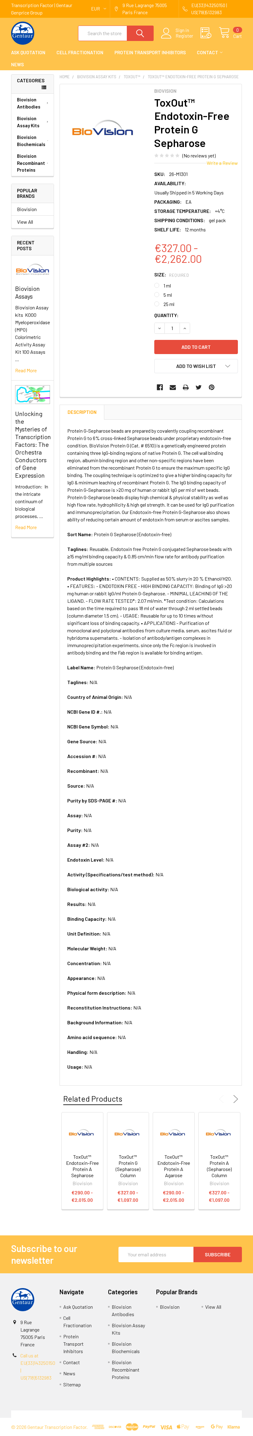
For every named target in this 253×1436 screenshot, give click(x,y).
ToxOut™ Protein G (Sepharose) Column (128, 1166)
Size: (171, 274)
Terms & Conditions (40, 1414)
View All (25, 222)
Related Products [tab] (92, 1098)
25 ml (169, 304)
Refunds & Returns (155, 1414)
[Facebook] (159, 387)
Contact (207, 52)
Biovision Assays (27, 292)
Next (234, 1099)
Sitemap (72, 1384)
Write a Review (222, 163)
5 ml (168, 295)
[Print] (185, 387)
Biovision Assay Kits (28, 122)
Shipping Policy (98, 1414)
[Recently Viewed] (210, 33)
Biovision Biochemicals (31, 140)
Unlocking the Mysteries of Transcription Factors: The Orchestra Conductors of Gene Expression (33, 444)
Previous (223, 1099)
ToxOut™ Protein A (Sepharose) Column (219, 1166)
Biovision (27, 209)
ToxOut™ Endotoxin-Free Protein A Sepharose (82, 1166)
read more (26, 370)
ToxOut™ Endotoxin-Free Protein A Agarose (173, 1166)
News (17, 64)
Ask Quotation (28, 52)
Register (184, 36)
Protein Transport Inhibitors (150, 52)
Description (82, 412)
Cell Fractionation (79, 52)
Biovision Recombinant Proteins (31, 163)
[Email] (172, 387)
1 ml (167, 285)
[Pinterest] (211, 387)
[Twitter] (198, 387)
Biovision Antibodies (28, 103)
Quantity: (166, 315)
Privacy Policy (213, 1414)
